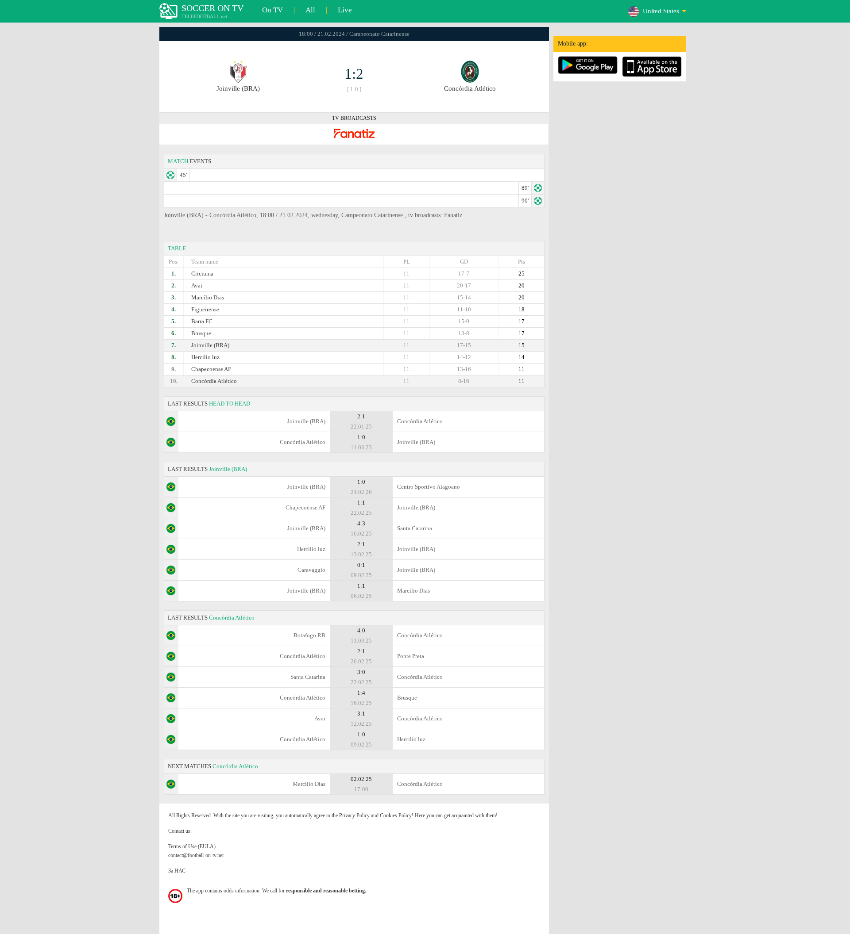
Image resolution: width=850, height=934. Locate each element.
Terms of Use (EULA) (192, 846)
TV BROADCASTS (354, 118)
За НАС (176, 871)
